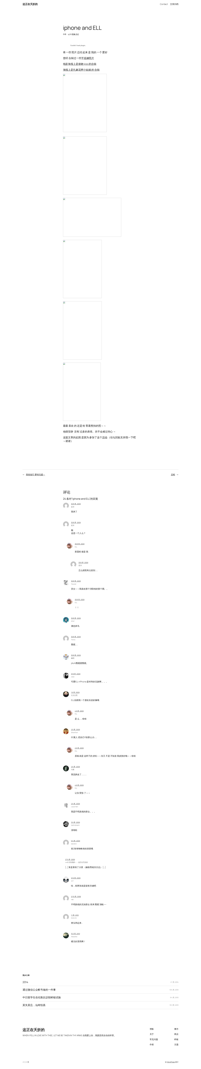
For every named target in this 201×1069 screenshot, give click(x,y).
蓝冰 (72, 507)
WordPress (171, 1062)
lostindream (75, 825)
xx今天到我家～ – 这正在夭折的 (76, 862)
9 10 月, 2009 (75, 878)
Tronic (73, 639)
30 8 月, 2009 (76, 504)
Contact (164, 4)
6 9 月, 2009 (75, 841)
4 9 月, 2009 (79, 711)
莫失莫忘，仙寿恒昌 (34, 1005)
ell (69, 34)
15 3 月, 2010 (75, 934)
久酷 (72, 769)
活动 (104, 437)
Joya (72, 677)
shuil (72, 621)
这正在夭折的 (30, 4)
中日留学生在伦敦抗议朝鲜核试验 (42, 997)
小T (72, 881)
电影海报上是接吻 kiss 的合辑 (79, 64)
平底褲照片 (87, 58)
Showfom (74, 732)
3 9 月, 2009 (75, 822)
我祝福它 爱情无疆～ (35, 474)
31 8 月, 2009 (75, 674)
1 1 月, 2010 (75, 915)
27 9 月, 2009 (70, 859)
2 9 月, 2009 (75, 729)
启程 (173, 474)
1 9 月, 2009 (75, 692)
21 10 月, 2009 (76, 896)
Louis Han (74, 806)
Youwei (73, 584)
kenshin (74, 844)
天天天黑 (74, 695)
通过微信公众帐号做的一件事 (39, 989)
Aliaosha (74, 936)
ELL (76, 547)
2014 (25, 982)
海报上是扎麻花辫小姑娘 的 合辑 (81, 69)
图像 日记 (75, 34)
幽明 (72, 658)
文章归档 (174, 4)
